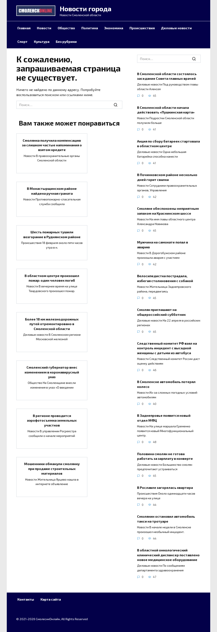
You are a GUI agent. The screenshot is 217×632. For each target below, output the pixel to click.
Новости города (85, 8)
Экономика (113, 28)
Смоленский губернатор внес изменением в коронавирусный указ (52, 372)
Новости (44, 28)
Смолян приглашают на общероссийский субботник (161, 312)
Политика (89, 28)
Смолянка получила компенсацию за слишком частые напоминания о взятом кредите (52, 145)
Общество (66, 28)
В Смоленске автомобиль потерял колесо (166, 384)
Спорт (22, 41)
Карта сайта (50, 599)
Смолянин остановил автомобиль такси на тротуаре (166, 518)
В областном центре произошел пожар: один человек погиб (52, 277)
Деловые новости (176, 28)
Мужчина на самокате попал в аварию (162, 244)
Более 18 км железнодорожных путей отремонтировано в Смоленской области (52, 323)
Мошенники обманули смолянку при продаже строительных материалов (52, 468)
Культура (41, 41)
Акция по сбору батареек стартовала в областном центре (168, 143)
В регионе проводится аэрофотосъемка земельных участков (52, 420)
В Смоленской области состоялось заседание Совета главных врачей (167, 75)
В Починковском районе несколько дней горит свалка (167, 177)
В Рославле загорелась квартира (165, 487)
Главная (24, 28)
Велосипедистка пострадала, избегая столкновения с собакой (165, 278)
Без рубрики (66, 41)
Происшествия (142, 28)
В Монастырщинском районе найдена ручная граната (52, 190)
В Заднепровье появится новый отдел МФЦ (164, 417)
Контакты (25, 599)
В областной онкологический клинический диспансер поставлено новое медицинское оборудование (168, 555)
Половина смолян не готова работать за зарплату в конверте (165, 456)
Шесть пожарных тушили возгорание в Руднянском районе (52, 234)
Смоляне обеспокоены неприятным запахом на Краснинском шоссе (168, 210)
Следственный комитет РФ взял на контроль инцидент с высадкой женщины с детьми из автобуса (167, 348)
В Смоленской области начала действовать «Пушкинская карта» (166, 109)
